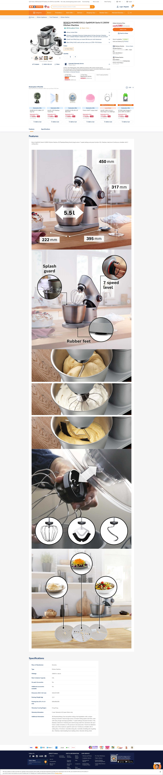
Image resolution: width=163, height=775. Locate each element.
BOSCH (67, 22)
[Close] (160, 772)
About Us (52, 756)
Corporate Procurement (62, 756)
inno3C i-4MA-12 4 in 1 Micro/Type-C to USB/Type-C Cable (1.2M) (108, 112)
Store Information (77, 768)
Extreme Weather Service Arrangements (100, 761)
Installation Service (87, 758)
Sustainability (53, 761)
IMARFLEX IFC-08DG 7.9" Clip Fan (37, 111)
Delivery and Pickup (87, 756)
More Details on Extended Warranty (72, 72)
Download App (85, 1)
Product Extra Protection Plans (86, 764)
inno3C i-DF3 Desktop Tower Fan (53, 111)
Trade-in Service (98, 758)
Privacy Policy (58, 773)
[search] (92, 6)
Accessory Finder (69, 764)
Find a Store (32, 760)
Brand (49, 13)
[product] (37, 98)
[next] (130, 12)
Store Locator (96, 1)
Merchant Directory (117, 13)
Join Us (51, 759)
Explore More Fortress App (123, 759)
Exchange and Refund (86, 761)
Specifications (45, 129)
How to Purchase (69, 756)
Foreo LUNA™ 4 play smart (90, 110)
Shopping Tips (91, 13)
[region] (81, 772)
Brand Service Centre (76, 757)
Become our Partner (52, 764)
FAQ (76, 760)
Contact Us (77, 764)
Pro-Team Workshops (100, 756)
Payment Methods (69, 761)
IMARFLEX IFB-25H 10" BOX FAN (71, 111)
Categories (38, 13)
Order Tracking (107, 1)
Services (79, 13)
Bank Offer (69, 13)
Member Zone (103, 13)
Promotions (58, 13)
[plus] (75, 56)
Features (31, 129)
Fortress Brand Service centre (100, 764)
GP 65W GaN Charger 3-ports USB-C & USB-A (124, 111)
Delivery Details (129, 46)
